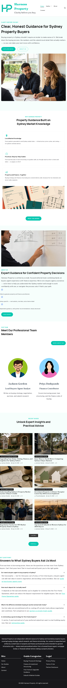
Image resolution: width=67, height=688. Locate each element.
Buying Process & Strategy (7, 522)
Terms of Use (50, 664)
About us (23, 49)
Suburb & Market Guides (41, 456)
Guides (48, 6)
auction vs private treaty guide (40, 611)
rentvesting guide (17, 623)
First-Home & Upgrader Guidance (9, 456)
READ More (7, 314)
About (55, 6)
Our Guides (5, 664)
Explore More (8, 49)
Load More (33, 535)
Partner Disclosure (52, 667)
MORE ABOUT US (58, 343)
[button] (51, 6)
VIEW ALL (33, 544)
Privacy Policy (50, 661)
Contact (42, 10)
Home (42, 6)
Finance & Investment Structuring (43, 489)
